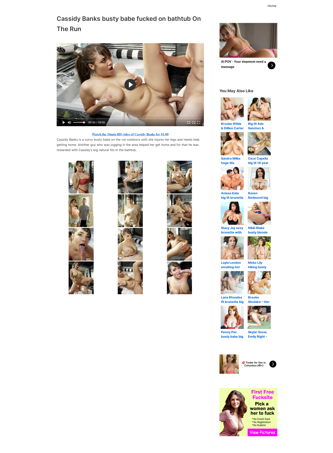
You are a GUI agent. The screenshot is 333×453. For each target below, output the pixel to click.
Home (272, 6)
